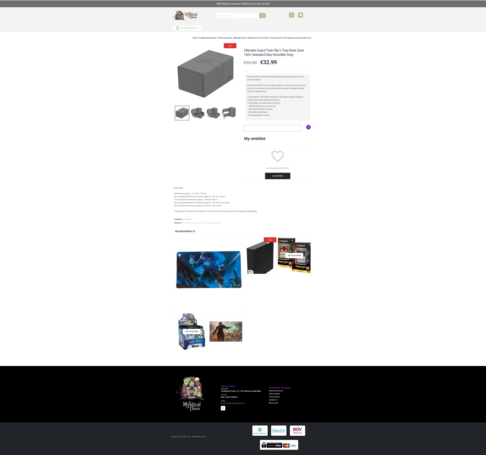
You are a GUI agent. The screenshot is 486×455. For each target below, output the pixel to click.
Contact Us (273, 400)
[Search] (262, 15)
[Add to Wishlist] (308, 127)
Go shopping (277, 176)
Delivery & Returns (276, 391)
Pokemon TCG (182, 336)
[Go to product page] (208, 274)
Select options (302, 271)
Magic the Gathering (287, 260)
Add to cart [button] (226, 309)
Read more (200, 347)
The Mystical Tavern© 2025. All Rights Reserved (188, 437)
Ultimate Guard (240, 38)
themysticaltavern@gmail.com (233, 403)
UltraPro (207, 298)
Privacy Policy (274, 397)
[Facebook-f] (223, 408)
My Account (273, 403)
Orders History (274, 394)
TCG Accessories (225, 38)
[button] (187, 28)
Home (195, 38)
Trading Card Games (207, 38)
